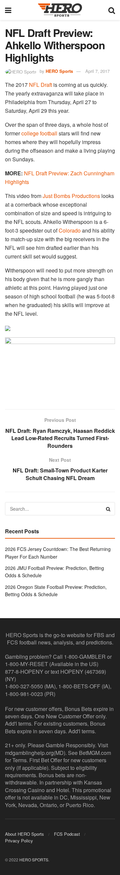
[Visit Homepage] (60, 10)
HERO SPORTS (33, 859)
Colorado (70, 230)
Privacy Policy (19, 840)
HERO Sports (59, 71)
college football (39, 133)
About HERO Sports (24, 834)
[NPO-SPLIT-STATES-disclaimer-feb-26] (60, 367)
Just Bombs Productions (71, 196)
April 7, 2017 (97, 71)
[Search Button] (111, 10)
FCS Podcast (67, 834)
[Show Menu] (8, 10)
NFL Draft (40, 84)
